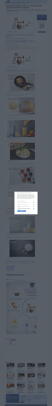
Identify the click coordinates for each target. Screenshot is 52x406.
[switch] (33, 202)
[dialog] (26, 203)
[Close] (36, 192)
